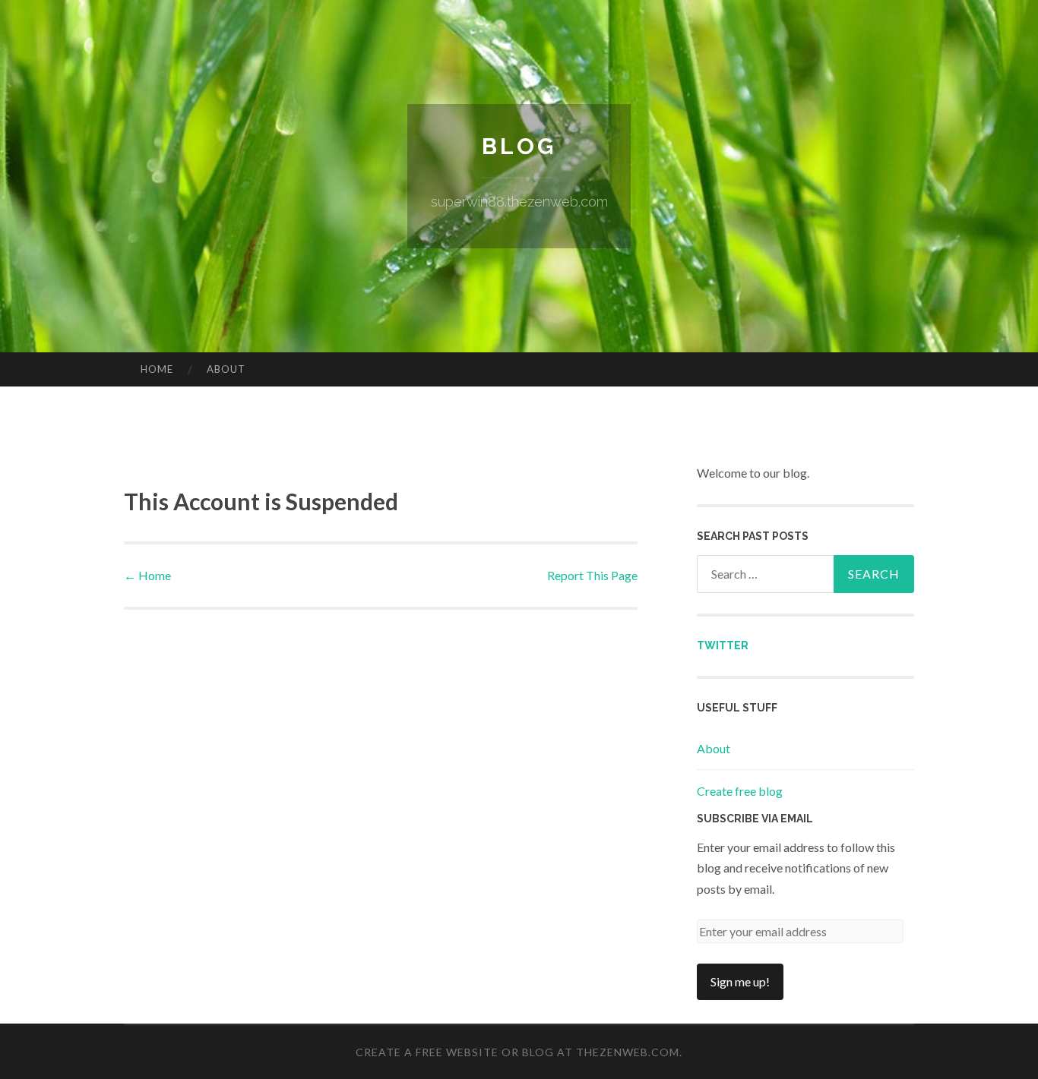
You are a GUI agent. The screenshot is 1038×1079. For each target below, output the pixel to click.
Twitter (722, 645)
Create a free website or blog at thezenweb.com (517, 1052)
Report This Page (592, 575)
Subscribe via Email (755, 818)
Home (157, 369)
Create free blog (740, 791)
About (226, 369)
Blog (519, 146)
